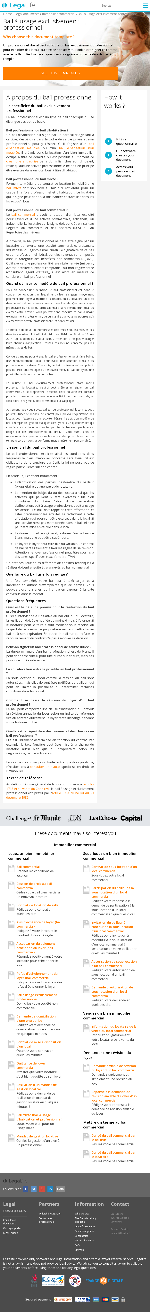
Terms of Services (85, 1240)
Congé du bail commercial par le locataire (113, 1154)
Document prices (84, 1231)
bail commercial (23, 214)
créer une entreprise (22, 161)
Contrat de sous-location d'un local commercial (114, 869)
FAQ (77, 1245)
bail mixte (13, 188)
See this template (59, 73)
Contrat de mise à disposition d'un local (38, 1044)
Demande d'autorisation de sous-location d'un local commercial (112, 991)
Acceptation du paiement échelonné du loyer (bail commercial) (35, 947)
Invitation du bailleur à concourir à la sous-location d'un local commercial (112, 926)
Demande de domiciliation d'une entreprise (36, 1018)
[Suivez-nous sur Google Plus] (42, 1189)
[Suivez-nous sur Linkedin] (50, 1189)
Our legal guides (12, 1228)
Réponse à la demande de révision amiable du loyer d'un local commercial (114, 1096)
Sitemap (79, 1250)
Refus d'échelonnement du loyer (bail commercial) (37, 975)
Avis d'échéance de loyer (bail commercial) (38, 924)
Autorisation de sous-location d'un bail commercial (114, 963)
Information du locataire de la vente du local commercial (114, 1028)
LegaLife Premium (85, 1226)
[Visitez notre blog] (60, 1189)
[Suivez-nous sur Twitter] (34, 1189)
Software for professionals (46, 1220)
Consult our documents (9, 1221)
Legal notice (81, 1235)
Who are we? (82, 1213)
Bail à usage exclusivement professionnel (36, 997)
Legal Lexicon (10, 1233)
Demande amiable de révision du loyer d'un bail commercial (113, 1068)
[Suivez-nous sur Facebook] (25, 1189)
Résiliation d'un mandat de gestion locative (36, 1087)
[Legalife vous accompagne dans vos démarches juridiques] (18, 5)
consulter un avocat (46, 767)
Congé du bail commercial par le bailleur (113, 1137)
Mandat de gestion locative (37, 1136)
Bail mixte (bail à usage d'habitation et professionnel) (39, 1117)
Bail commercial (28, 867)
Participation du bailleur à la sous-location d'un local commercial (112, 892)
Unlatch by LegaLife (50, 1213)
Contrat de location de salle (37, 905)
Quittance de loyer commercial (30, 1065)
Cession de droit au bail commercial (34, 886)
